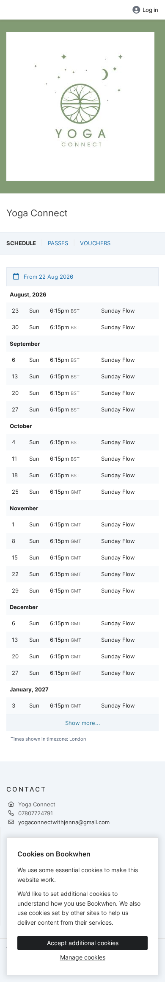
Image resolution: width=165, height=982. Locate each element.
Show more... (82, 722)
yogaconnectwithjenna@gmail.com (64, 822)
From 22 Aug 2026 (47, 276)
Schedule (21, 243)
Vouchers (95, 243)
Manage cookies (82, 957)
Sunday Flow (118, 310)
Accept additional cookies (82, 942)
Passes (58, 243)
